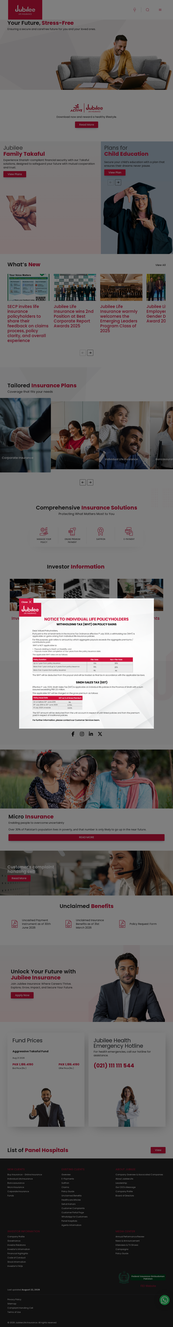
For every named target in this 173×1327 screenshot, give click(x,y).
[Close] (26, 599)
